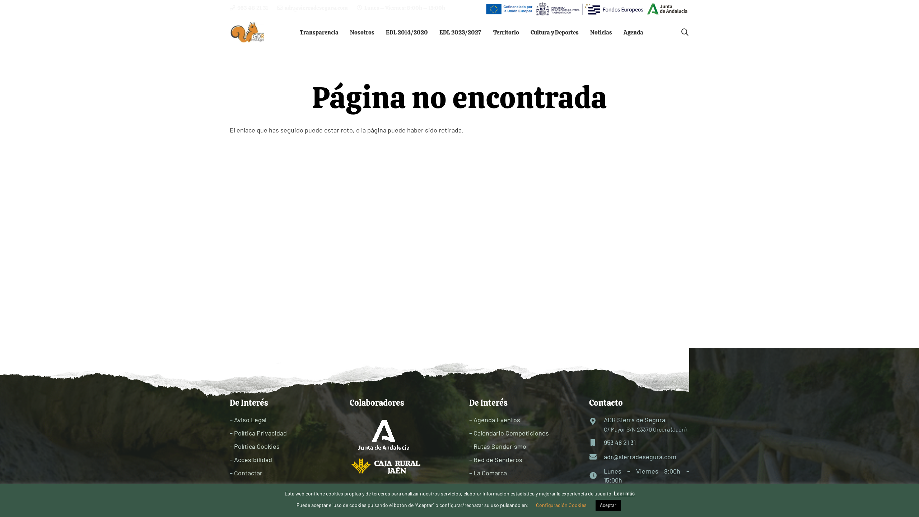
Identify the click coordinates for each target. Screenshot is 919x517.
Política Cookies (257, 446)
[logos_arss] (586, 9)
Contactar (248, 473)
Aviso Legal (250, 420)
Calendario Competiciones (511, 433)
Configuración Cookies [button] (561, 505)
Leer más (624, 493)
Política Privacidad (260, 433)
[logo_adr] (248, 32)
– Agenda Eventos (494, 420)
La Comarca (490, 473)
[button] (343, 32)
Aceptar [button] (608, 505)
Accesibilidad (253, 460)
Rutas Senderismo (500, 446)
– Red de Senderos (495, 460)
